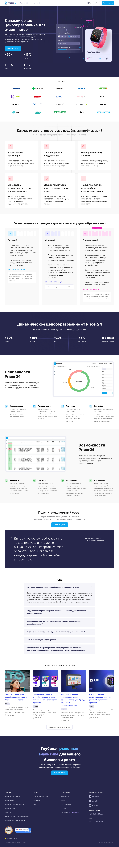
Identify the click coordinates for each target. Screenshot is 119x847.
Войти (96, 3)
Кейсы (63, 800)
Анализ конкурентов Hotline (15, 820)
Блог (34, 804)
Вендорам (36, 800)
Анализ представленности (14, 804)
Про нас (64, 808)
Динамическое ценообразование (17, 816)
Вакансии (64, 812)
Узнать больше (59, 727)
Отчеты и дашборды (40, 796)
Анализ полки (10, 808)
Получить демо (108, 3)
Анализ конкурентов (12, 796)
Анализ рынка (10, 800)
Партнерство (66, 804)
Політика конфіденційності (106, 842)
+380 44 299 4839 (96, 822)
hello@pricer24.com (96, 814)
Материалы (65, 796)
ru (90, 3)
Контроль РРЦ (10, 812)
